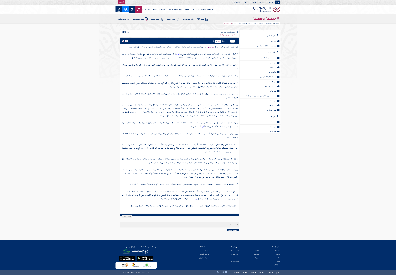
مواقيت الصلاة (205, 254)
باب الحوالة (271, 52)
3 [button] (233, 41)
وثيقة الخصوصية (152, 247)
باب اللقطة (273, 122)
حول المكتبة (171, 19)
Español (270, 2)
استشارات (277, 265)
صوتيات (277, 254)
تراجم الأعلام (121, 19)
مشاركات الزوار (204, 257)
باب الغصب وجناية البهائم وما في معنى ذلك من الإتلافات (260, 96)
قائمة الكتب (155, 19)
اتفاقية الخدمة (142, 247)
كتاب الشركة (272, 72)
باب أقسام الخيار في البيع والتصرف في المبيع (243, 23)
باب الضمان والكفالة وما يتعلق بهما (266, 46)
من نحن (128, 247)
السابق (129, 216)
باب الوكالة (273, 67)
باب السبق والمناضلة (270, 86)
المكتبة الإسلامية (265, 18)
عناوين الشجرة (233, 230)
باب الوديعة (272, 105)
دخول (121, 2)
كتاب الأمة (186, 19)
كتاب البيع (256, 23)
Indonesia (237, 2)
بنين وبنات (146, 9)
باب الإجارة (272, 82)
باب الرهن (273, 41)
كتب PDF (200, 19)
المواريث (154, 9)
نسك (237, 257)
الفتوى (186, 9)
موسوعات (202, 9)
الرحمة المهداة (234, 250)
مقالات (194, 9)
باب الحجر (273, 63)
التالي (124, 216)
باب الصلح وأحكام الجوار (268, 58)
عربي (277, 2)
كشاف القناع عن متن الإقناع (266, 23)
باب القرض (271, 36)
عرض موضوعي (138, 19)
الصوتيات (170, 9)
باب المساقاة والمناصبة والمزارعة (267, 77)
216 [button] (219, 41)
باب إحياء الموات (271, 110)
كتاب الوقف (272, 131)
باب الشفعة (273, 101)
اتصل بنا (134, 247)
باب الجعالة (271, 116)
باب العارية (273, 91)
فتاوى (278, 261)
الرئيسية (210, 9)
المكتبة (162, 9)
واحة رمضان (235, 254)
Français (253, 2)
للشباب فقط (235, 261)
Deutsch (262, 2)
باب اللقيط (273, 127)
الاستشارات (178, 9)
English (245, 2)
